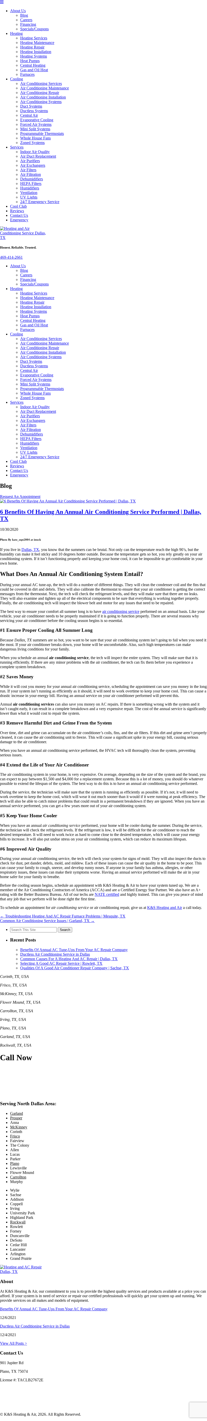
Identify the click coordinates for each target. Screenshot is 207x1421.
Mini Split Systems (35, 129)
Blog (24, 15)
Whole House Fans (35, 138)
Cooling (16, 79)
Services (16, 147)
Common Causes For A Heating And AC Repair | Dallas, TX (69, 959)
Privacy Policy (11, 1397)
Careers (26, 20)
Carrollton (18, 1177)
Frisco (15, 1136)
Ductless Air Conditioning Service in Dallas (55, 954)
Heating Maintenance (37, 42)
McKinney (18, 1127)
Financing (28, 24)
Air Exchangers (32, 165)
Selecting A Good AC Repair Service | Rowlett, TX (61, 963)
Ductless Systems (34, 111)
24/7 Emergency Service (39, 202)
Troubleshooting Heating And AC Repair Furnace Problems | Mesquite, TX (62, 916)
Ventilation (28, 192)
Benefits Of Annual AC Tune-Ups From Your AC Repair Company (74, 950)
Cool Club (18, 206)
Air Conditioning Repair (39, 92)
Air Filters (28, 170)
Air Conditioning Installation (43, 97)
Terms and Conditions (17, 1406)
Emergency (19, 220)
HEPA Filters (30, 183)
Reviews (17, 211)
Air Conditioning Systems (41, 102)
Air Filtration (30, 174)
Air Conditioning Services (41, 83)
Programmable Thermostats (42, 133)
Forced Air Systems (35, 124)
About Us (18, 11)
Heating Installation (35, 52)
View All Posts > (13, 1343)
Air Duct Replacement (38, 156)
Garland (16, 1113)
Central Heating (32, 65)
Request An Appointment (20, 496)
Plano (14, 1163)
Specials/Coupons (34, 29)
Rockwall (17, 1222)
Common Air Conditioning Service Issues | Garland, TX (47, 921)
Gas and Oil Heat (34, 70)
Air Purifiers (30, 161)
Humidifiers (29, 188)
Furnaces (27, 74)
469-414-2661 (11, 257)
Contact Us (19, 215)
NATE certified (107, 894)
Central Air (29, 115)
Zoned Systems (32, 142)
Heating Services (33, 38)
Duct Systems (31, 106)
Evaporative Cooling (36, 120)
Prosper (16, 1118)
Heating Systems (33, 56)
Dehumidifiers (31, 179)
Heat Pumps (30, 61)
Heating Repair (32, 47)
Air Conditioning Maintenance (44, 88)
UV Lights (28, 197)
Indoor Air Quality (35, 152)
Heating (16, 33)
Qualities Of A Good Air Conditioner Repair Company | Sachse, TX (74, 968)
